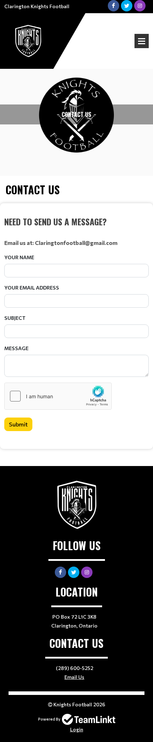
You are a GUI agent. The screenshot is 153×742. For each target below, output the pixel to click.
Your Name (19, 257)
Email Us (74, 677)
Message (16, 348)
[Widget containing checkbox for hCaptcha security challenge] (58, 396)
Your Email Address (31, 288)
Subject (15, 318)
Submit (18, 424)
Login (76, 729)
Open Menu (141, 41)
